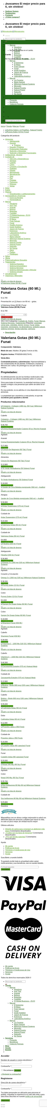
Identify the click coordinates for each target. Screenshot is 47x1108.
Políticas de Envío (12, 848)
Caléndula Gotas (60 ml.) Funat (13, 719)
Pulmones (13, 182)
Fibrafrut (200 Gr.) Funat (10, 555)
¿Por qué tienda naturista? (15, 837)
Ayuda (8, 112)
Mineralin (17, 86)
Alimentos (9, 139)
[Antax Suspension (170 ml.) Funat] (15, 506)
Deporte (13, 143)
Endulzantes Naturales (18, 149)
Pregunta (13, 100)
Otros (12, 250)
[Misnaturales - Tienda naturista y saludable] (12, 31)
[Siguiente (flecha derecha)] (4, 1106)
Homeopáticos (15, 200)
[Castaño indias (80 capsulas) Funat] (15, 746)
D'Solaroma (14, 217)
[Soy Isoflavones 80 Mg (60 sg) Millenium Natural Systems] (23, 787)
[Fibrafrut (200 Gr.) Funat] (11, 544)
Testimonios (10, 13)
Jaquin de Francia (21, 72)
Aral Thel (17, 49)
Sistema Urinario (16, 272)
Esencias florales (16, 198)
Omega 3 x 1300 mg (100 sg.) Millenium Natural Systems (23, 578)
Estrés (7, 190)
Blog (7, 107)
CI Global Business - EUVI (20, 215)
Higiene (8, 192)
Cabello (13, 163)
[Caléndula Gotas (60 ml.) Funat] (14, 708)
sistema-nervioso (7, 329)
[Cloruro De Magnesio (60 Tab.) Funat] (16, 449)
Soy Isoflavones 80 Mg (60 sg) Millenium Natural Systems (23, 798)
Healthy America (16, 225)
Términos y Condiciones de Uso (17, 850)
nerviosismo (13, 327)
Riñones (13, 184)
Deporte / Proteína (17, 147)
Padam (12, 252)
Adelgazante (14, 141)
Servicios (9, 97)
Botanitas (17, 55)
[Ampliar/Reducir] (4, 1104)
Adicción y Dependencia (19, 159)
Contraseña (6, 1066)
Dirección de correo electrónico (13, 1083)
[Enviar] (6, 123)
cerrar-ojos (5, 325)
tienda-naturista (21, 329)
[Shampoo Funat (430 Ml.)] (11, 623)
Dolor (7, 188)
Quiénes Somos (11, 11)
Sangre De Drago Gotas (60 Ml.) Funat (16, 615)
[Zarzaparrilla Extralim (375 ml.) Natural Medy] (19, 666)
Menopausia (14, 172)
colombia (13, 325)
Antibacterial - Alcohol (13, 155)
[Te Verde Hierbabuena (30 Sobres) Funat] (18, 468)
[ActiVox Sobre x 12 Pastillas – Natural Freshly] (23, 130)
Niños (7, 256)
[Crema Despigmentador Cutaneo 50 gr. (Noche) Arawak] (23, 429)
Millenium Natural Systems (24, 84)
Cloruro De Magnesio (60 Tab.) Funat (15, 461)
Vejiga (12, 186)
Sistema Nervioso (16, 268)
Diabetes (13, 168)
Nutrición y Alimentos (18, 151)
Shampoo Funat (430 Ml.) (11, 636)
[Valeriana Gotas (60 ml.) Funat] (13, 525)
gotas (37, 325)
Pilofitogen (14, 254)
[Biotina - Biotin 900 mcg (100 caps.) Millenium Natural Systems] (23, 687)
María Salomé (19, 82)
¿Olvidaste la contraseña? (11, 1074)
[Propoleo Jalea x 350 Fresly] (12, 727)
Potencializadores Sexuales (16, 260)
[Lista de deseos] (2, 410)
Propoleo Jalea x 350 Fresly (12, 738)
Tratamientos (10, 262)
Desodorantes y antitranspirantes (22, 194)
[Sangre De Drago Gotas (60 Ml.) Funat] (16, 604)
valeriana (31, 329)
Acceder (17, 1070)
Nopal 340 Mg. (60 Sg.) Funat (12, 778)
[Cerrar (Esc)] (2, 1104)
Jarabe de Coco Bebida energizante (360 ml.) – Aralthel (22, 498)
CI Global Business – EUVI (24, 59)
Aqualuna (18, 47)
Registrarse (5, 1100)
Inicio (3, 126)
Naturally (17, 92)
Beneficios (14, 102)
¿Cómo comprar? (12, 17)
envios (26, 325)
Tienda (8, 42)
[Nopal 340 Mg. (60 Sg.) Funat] (13, 764)
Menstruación (15, 174)
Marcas (12, 45)
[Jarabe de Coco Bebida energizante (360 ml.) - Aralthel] (23, 487)
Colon (12, 165)
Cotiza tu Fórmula (16, 104)
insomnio (4, 327)
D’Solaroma (18, 63)
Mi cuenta (9, 846)
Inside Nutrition (20, 70)
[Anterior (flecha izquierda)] (2, 1106)
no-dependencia (25, 327)
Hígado (12, 170)
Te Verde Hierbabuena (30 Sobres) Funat (17, 480)
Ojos (11, 176)
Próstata (13, 180)
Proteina (17, 145)
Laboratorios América (22, 76)
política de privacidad (33, 1096)
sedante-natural (39, 327)
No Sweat (18, 94)
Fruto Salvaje (19, 67)
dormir (20, 325)
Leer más (4, 448)
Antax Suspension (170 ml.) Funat (14, 517)
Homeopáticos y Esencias (15, 196)
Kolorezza (18, 74)
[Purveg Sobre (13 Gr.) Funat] (17, 132)
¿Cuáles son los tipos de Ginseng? (18, 833)
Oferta (7, 258)
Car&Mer (17, 57)
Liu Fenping (18, 80)
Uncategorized (11, 274)
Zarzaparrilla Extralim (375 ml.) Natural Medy (18, 678)
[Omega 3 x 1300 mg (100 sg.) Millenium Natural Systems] (23, 564)
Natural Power (19, 90)
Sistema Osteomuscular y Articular (23, 270)
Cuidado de (9, 157)
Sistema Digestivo (17, 264)
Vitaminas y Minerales (13, 276)
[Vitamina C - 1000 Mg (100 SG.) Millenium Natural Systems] (23, 646)
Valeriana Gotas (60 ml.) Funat (12, 536)
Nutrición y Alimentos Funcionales (23, 153)
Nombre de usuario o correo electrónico (17, 1060)
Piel (11, 178)
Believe (17, 53)
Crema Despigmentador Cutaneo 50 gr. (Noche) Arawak (22, 442)
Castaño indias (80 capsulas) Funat (14, 757)
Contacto (9, 15)
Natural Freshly (20, 88)
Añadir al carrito (7, 317)
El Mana (17, 65)
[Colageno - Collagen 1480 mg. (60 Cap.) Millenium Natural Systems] (23, 408)
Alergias (13, 161)
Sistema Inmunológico (18, 266)
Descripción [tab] (10, 332)
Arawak (17, 51)
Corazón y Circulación (18, 167)
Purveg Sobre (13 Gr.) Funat (12, 596)
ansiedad (37, 323)
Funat (16, 68)
